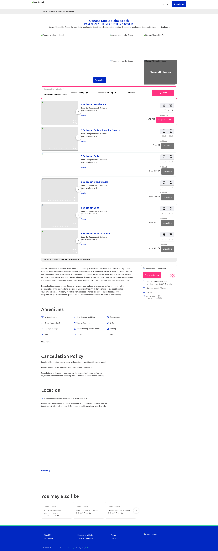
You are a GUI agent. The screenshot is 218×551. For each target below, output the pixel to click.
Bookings (52, 11)
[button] (178, 4)
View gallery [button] (99, 80)
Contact (114, 538)
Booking (64, 259)
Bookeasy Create (90, 548)
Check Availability (152, 275)
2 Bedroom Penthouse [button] (93, 104)
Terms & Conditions (85, 538)
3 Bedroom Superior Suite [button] (95, 233)
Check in (74, 93)
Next (136, 510)
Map (81, 259)
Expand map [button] (45, 471)
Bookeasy (71, 548)
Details (70, 259)
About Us (47, 535)
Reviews (87, 259)
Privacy (114, 535)
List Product (49, 538)
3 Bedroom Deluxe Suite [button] (94, 182)
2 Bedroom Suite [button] (90, 156)
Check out (102, 93)
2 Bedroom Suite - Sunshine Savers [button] (100, 130)
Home (45, 11)
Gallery (56, 259)
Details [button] (83, 116)
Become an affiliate (85, 535)
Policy (76, 259)
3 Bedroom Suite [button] (90, 208)
